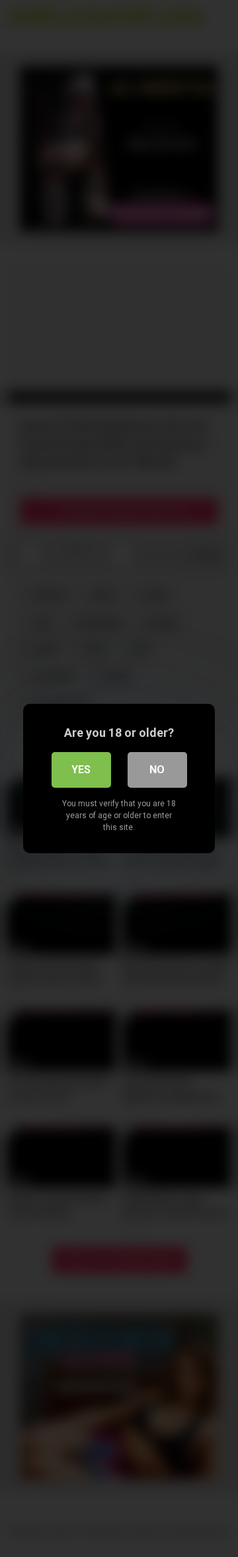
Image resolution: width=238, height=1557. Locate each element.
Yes (81, 769)
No (157, 769)
